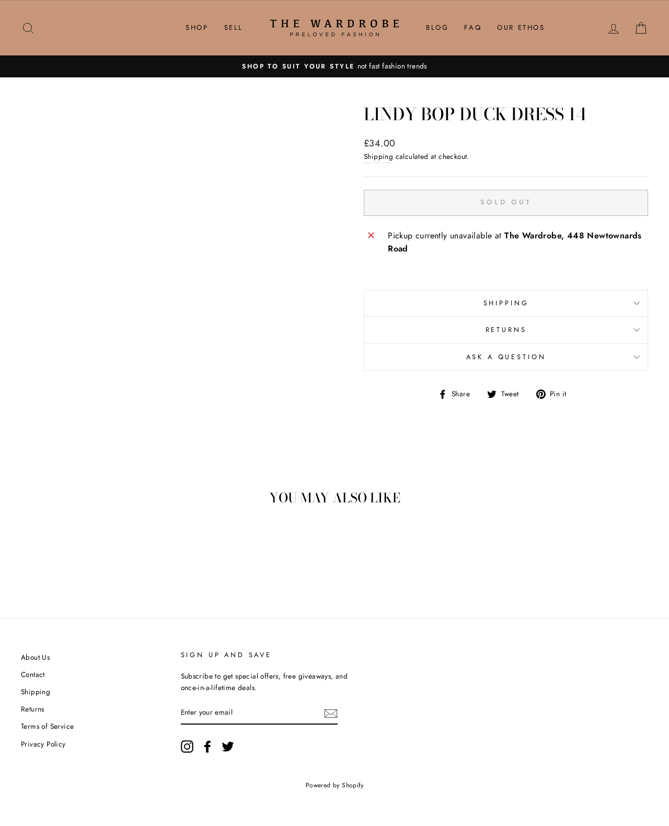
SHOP (197, 27)
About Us (35, 657)
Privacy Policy (43, 744)
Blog (437, 27)
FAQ (472, 27)
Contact (33, 674)
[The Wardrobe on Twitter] (228, 746)
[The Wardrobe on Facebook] (207, 746)
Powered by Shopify (334, 785)
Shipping (378, 156)
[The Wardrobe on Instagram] (187, 746)
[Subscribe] (331, 713)
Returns (506, 330)
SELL (233, 27)
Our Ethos (521, 27)
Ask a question (506, 357)
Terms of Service (47, 726)
